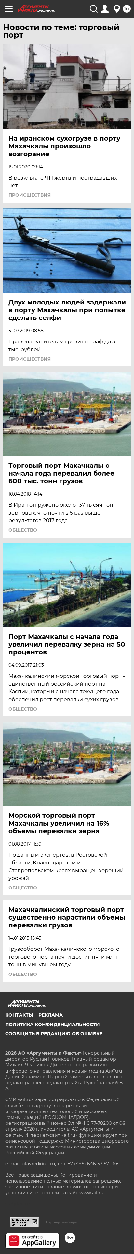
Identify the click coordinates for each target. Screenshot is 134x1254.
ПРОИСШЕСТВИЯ (29, 195)
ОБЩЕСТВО (22, 530)
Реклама (50, 1015)
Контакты (19, 1015)
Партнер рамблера (61, 1222)
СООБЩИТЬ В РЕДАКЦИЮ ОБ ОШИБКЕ (53, 1034)
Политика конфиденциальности (52, 1024)
